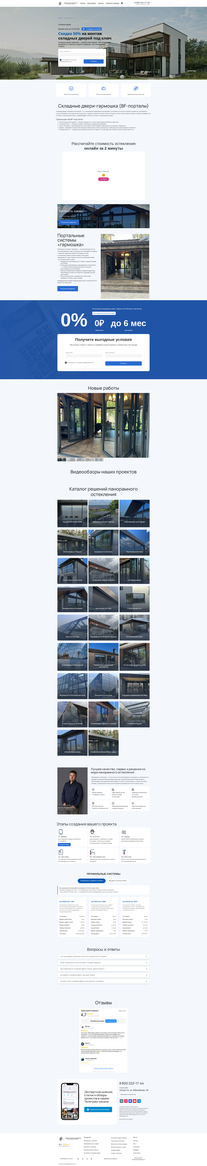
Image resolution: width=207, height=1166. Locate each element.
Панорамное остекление (72, 522)
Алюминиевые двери (73, 752)
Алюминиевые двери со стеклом (103, 723)
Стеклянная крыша (134, 723)
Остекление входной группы (134, 665)
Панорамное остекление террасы (103, 637)
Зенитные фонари (72, 637)
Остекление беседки (134, 637)
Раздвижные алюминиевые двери (103, 752)
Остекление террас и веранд (103, 580)
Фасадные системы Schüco (118, 880)
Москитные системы (103, 608)
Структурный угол (134, 608)
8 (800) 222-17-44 (71, 841)
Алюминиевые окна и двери (134, 522)
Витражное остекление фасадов (72, 695)
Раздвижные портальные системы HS (103, 666)
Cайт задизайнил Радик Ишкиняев (127, 1120)
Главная (60, 18)
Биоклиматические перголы (103, 522)
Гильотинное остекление (72, 580)
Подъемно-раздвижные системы (134, 695)
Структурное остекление (72, 723)
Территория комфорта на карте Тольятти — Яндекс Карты (103, 1071)
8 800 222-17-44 (142, 2)
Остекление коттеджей (72, 552)
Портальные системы (134, 552)
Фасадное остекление (103, 695)
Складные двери (134, 580)
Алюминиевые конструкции (72, 665)
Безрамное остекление (103, 552)
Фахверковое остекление (73, 608)
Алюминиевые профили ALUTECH (91, 880)
